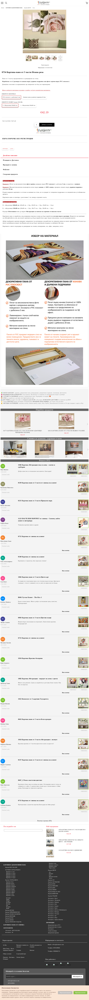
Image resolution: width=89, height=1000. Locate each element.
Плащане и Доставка (11, 160)
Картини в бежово (10, 885)
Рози (34, 7)
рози (12, 148)
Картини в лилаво (10, 889)
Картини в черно (53, 866)
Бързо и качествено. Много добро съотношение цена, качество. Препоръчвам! (37, 602)
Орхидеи (51, 873)
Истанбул (8, 906)
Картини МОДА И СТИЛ (54, 891)
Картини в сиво (52, 863)
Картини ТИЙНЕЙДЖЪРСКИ (12, 912)
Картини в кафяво (10, 892)
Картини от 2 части (10, 873)
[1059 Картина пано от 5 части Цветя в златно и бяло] (50, 833)
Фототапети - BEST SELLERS (12, 930)
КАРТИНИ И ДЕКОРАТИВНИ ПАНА (14, 7)
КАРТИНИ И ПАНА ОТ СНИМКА (13, 925)
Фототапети (51, 929)
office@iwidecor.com (58, 944)
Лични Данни (20, 957)
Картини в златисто (53, 865)
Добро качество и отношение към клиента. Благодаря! (34, 471)
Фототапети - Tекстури (53, 913)
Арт (50, 872)
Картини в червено (10, 891)
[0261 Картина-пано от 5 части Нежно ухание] (66, 421)
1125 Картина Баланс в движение (70, 850)
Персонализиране (65, 992)
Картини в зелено (10, 895)
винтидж (5, 148)
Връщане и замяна (10, 165)
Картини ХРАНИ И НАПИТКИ (12, 914)
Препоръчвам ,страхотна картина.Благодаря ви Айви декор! (36, 804)
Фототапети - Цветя (53, 898)
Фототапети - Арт (52, 915)
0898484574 (56, 951)
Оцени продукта (45, 65)
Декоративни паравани (53, 932)
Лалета (50, 878)
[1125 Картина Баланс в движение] (50, 853)
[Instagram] (55, 954)
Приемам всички (80, 992)
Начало (2, 7)
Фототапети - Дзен (52, 904)
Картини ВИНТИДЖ (10, 916)
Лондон (8, 900)
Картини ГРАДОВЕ (52, 896)
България (8, 898)
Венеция (8, 904)
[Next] (87, 424)
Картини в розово (10, 888)
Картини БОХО (51, 884)
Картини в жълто (10, 883)
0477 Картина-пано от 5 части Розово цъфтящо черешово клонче (22, 431)
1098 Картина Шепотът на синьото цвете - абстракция (71, 840)
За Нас (5, 945)
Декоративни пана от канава (54, 927)
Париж (7, 899)
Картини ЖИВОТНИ (53, 893)
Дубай (7, 908)
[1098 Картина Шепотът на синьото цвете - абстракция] (50, 843)
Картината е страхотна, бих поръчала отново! (32, 561)
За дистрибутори (21, 953)
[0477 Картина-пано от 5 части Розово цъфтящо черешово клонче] (22, 421)
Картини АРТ (51, 880)
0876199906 (56, 948)
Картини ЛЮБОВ (52, 889)
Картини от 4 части (10, 876)
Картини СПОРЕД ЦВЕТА (11, 880)
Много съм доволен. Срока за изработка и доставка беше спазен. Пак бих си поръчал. (39, 683)
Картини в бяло (10, 882)
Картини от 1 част (10, 871)
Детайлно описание (10, 155)
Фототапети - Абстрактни (54, 900)
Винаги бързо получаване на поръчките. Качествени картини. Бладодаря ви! (37, 622)
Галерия (18, 950)
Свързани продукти (10, 174)
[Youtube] (59, 954)
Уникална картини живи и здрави (28, 525)
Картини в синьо (10, 894)
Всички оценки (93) (44, 821)
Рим (7, 905)
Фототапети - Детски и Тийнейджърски (57, 910)
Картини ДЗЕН (51, 887)
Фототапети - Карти (52, 908)
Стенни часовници (52, 930)
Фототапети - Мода (52, 917)
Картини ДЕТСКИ (9, 910)
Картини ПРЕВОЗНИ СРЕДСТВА (13, 921)
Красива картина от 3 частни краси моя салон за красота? (36, 743)
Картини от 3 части (10, 874)
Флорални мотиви (53, 876)
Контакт (32, 950)
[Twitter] (51, 954)
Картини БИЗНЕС (9, 920)
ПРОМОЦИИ (50, 922)
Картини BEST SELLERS (11, 867)
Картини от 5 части (10, 877)
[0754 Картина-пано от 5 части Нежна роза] (44, 52)
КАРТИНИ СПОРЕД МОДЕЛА (12, 869)
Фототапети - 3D (9, 932)
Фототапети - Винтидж (53, 911)
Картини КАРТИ (9, 918)
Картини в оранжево (11, 886)
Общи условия (7, 953)
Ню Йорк (8, 902)
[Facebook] (47, 954)
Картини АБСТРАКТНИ (54, 882)
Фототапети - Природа (53, 902)
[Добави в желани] (84, 120)
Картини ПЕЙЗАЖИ (53, 885)
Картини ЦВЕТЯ (27, 7)
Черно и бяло (52, 868)
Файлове (6, 169)
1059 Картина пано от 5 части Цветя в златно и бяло (72, 830)
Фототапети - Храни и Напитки (55, 919)
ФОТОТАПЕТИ (8, 928)
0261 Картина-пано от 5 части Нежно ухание (66, 430)
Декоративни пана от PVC (54, 925)
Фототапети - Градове (53, 906)
